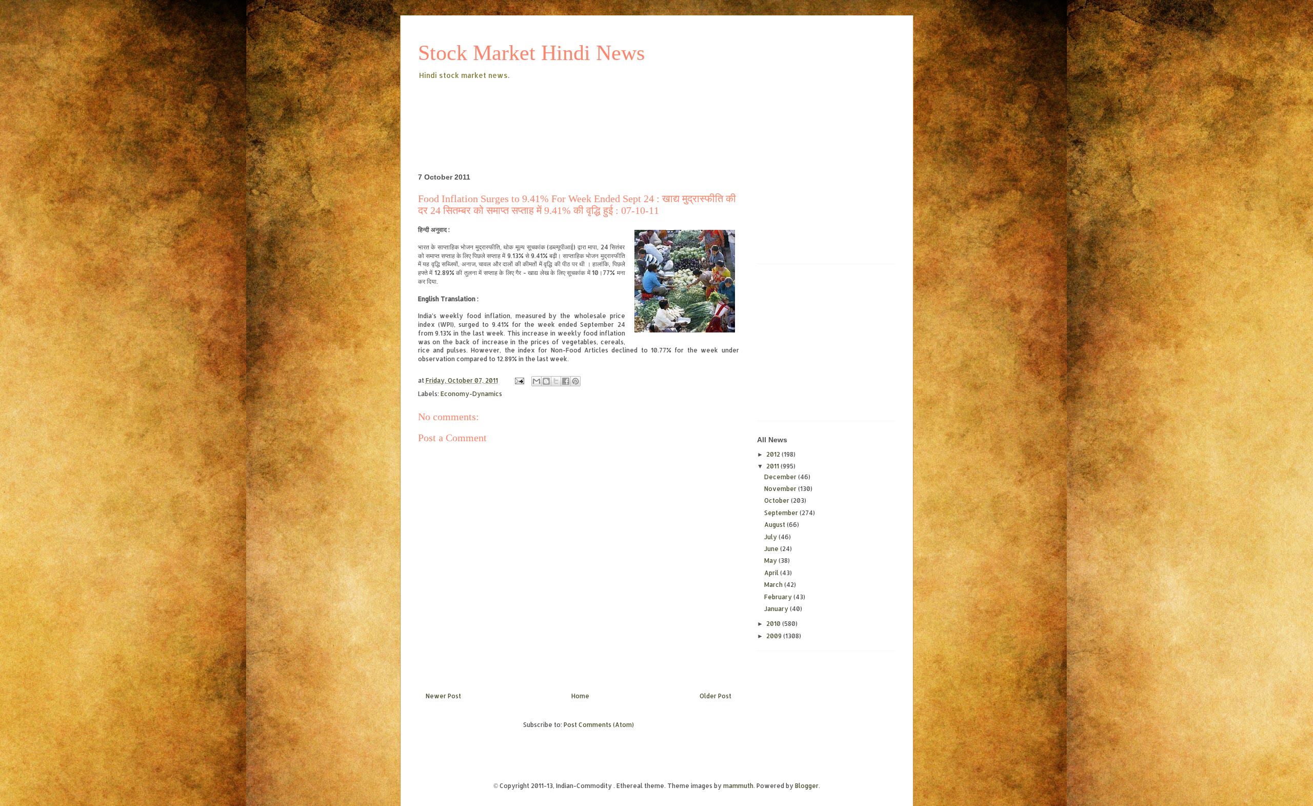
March (774, 584)
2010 (774, 623)
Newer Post (443, 696)
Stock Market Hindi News (531, 53)
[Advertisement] (604, 110)
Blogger (807, 786)
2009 (774, 636)
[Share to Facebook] (566, 381)
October (777, 500)
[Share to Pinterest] (575, 381)
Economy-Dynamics (471, 394)
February (778, 597)
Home (580, 696)
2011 (773, 466)
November (781, 489)
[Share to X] (556, 381)
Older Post (715, 696)
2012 (774, 454)
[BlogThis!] (546, 381)
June (772, 549)
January (777, 609)
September (782, 513)
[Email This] (536, 381)
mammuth (738, 786)
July (771, 537)
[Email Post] (519, 380)
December (781, 477)
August (775, 524)
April (772, 573)
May (771, 560)
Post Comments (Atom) (599, 725)
